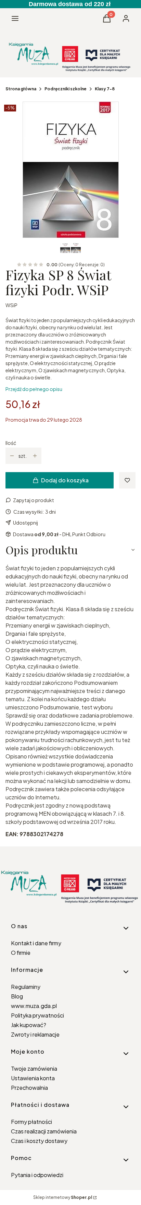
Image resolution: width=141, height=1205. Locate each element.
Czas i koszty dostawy (39, 1140)
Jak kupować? (28, 1024)
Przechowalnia (29, 1087)
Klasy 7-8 (105, 88)
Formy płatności (31, 1121)
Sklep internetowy (62, 1197)
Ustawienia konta (33, 1078)
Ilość (10, 443)
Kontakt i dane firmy (36, 943)
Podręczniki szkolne (65, 88)
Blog (17, 996)
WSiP (11, 305)
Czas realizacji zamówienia (44, 1131)
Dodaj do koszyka (65, 480)
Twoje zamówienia (34, 1068)
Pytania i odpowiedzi (37, 1174)
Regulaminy (25, 986)
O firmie (20, 952)
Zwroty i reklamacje (35, 1034)
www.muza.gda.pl (34, 1005)
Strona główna (20, 88)
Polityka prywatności (37, 1015)
